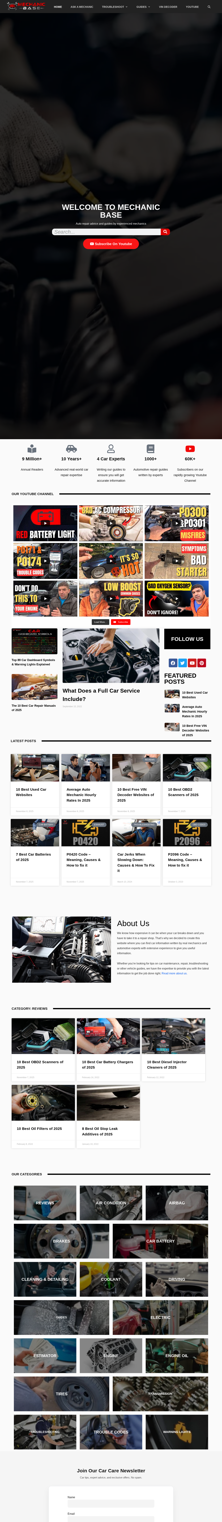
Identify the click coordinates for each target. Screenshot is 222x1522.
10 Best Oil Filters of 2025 (39, 1129)
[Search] (165, 232)
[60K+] (190, 448)
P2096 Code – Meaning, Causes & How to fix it (185, 859)
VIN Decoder (168, 6)
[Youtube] (192, 663)
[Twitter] (182, 663)
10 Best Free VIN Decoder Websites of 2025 (195, 730)
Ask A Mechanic (82, 6)
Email (71, 1513)
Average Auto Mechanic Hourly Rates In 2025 (194, 711)
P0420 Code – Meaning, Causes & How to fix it (84, 859)
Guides (141, 6)
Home (58, 6)
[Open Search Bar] (209, 7)
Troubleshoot (113, 6)
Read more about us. (174, 973)
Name (71, 1497)
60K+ (190, 458)
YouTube (192, 6)
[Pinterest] (201, 663)
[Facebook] (173, 663)
